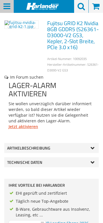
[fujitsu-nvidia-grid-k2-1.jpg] (21, 25)
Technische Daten (24, 162)
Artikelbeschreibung (28, 148)
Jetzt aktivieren (23, 126)
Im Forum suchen (26, 77)
